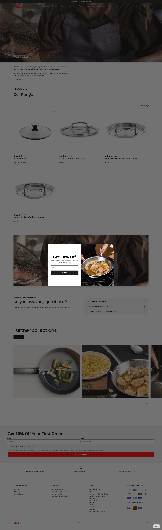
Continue (65, 273)
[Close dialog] (111, 246)
